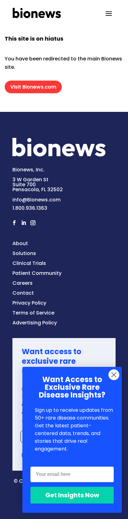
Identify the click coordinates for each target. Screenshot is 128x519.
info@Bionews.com (36, 199)
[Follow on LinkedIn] (24, 223)
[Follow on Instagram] (33, 223)
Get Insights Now (72, 495)
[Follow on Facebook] (14, 223)
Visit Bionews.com (33, 86)
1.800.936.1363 (29, 208)
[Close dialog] (113, 374)
